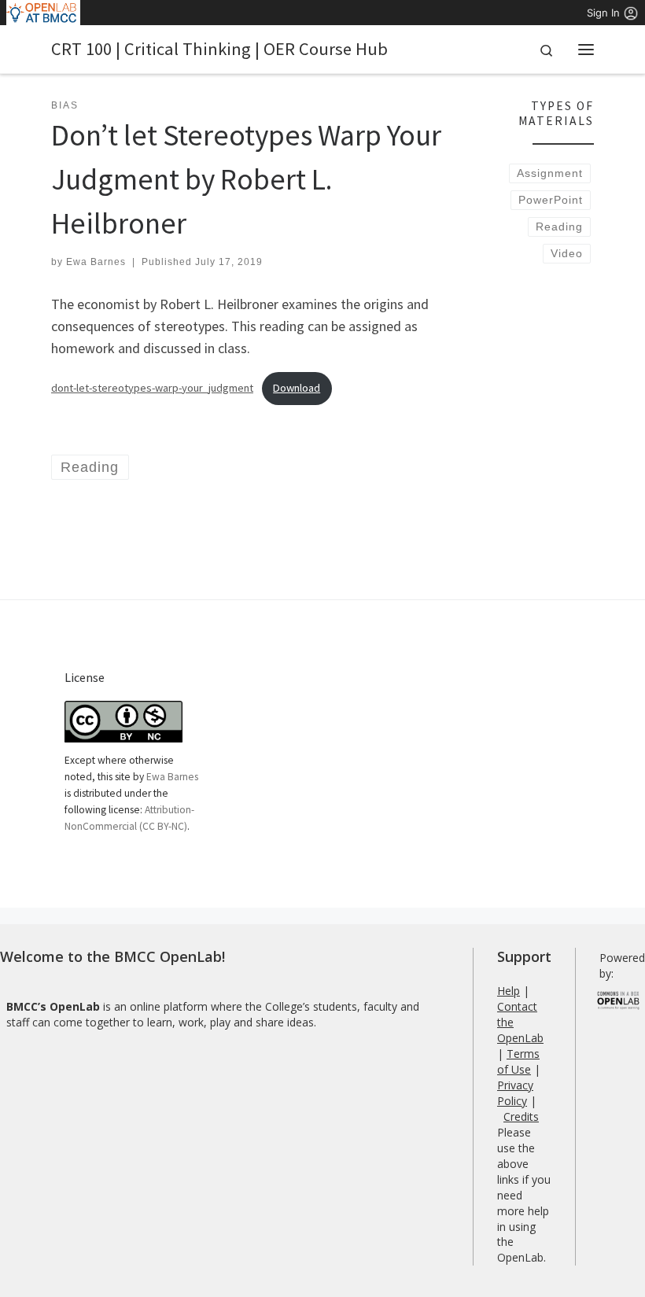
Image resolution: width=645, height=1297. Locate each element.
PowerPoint (550, 199)
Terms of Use (518, 1061)
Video (567, 253)
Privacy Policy (515, 1093)
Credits (521, 1116)
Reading (559, 226)
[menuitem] (44, 12)
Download (296, 388)
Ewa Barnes (96, 261)
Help (508, 990)
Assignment (550, 173)
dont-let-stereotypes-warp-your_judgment (152, 388)
